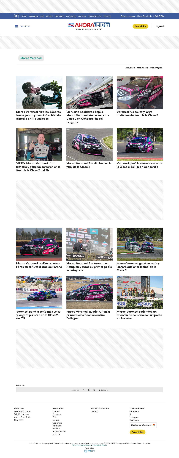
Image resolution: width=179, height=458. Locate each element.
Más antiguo (156, 67)
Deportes (59, 16)
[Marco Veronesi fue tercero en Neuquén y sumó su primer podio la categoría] (89, 244)
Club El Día (159, 16)
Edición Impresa (128, 16)
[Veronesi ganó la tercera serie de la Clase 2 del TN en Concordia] (140, 144)
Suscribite (140, 26)
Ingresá (160, 26)
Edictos (107, 16)
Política (82, 16)
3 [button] (94, 389)
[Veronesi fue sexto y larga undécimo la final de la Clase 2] (140, 92)
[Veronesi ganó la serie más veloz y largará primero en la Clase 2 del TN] (39, 292)
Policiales (71, 16)
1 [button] (83, 389)
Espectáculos (95, 16)
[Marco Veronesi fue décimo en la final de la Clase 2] (89, 144)
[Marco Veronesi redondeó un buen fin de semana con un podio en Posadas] (140, 292)
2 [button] (89, 389)
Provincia (33, 16)
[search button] (16, 16)
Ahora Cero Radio (144, 16)
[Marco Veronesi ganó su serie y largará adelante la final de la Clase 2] (140, 244)
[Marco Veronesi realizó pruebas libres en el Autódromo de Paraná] (39, 244)
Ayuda (104, 445)
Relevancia (130, 67)
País (42, 16)
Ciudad (24, 16)
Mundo (49, 16)
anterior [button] (75, 389)
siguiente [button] (103, 389)
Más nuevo (142, 67)
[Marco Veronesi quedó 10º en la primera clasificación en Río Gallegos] (89, 292)
